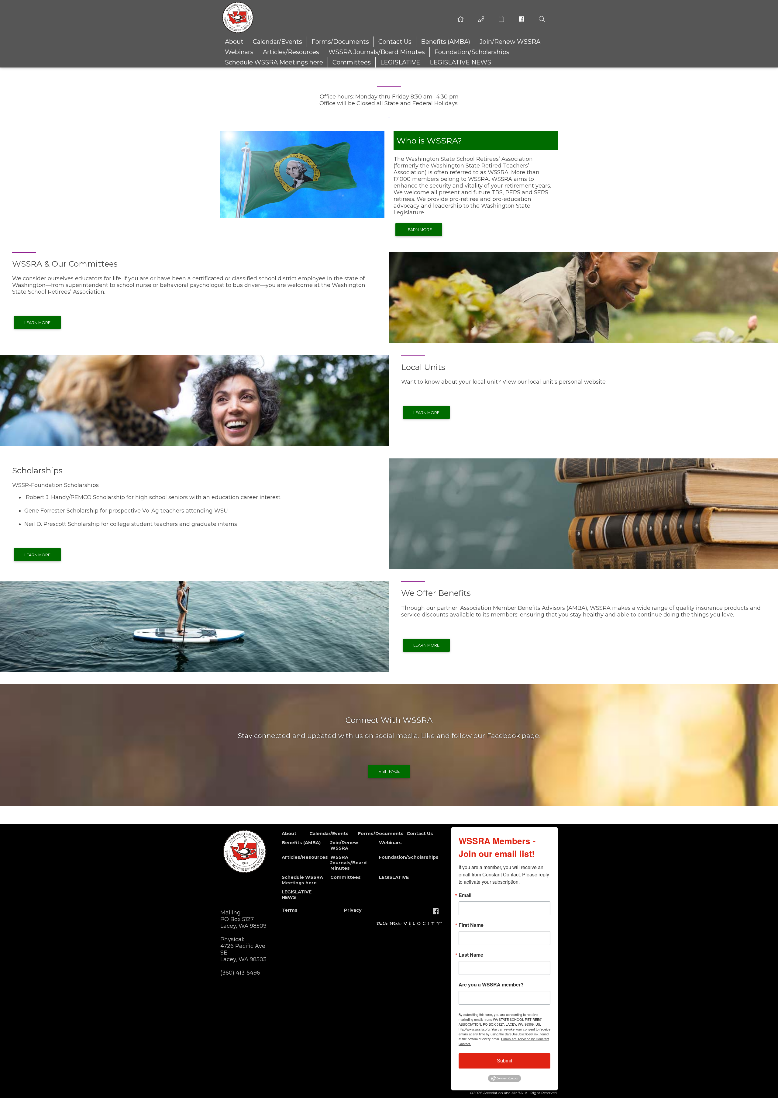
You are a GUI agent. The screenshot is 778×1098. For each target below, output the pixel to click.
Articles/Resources (291, 52)
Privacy (353, 910)
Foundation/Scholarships (471, 52)
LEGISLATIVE (400, 62)
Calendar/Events (277, 41)
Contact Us (394, 41)
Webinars (239, 52)
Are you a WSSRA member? (491, 984)
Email (465, 895)
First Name (471, 925)
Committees (351, 62)
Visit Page (389, 771)
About (234, 41)
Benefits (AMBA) (445, 41)
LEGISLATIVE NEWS (460, 62)
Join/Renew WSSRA (510, 41)
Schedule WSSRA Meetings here (274, 62)
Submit (504, 1060)
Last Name (471, 954)
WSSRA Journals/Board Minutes (377, 52)
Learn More (419, 229)
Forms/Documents (340, 41)
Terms (290, 910)
